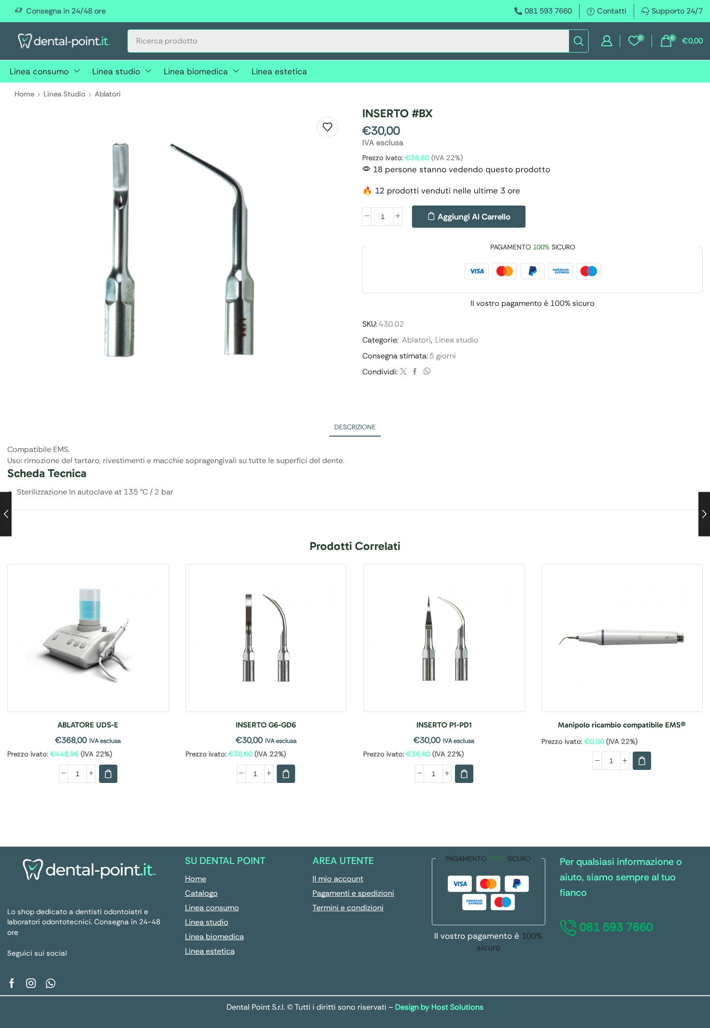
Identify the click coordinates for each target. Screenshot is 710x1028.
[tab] (355, 427)
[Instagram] (31, 983)
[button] (606, 41)
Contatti (611, 11)
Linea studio (64, 94)
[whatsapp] (425, 372)
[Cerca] (578, 41)
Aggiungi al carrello (474, 216)
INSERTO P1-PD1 (444, 724)
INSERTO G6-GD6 (266, 724)
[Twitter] (403, 372)
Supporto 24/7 (677, 11)
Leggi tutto (622, 641)
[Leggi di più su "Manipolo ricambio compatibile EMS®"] (642, 761)
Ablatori (108, 94)
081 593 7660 (548, 11)
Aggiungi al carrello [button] (88, 641)
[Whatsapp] (50, 983)
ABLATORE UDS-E (87, 724)
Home (24, 94)
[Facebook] (415, 372)
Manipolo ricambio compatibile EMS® (622, 724)
